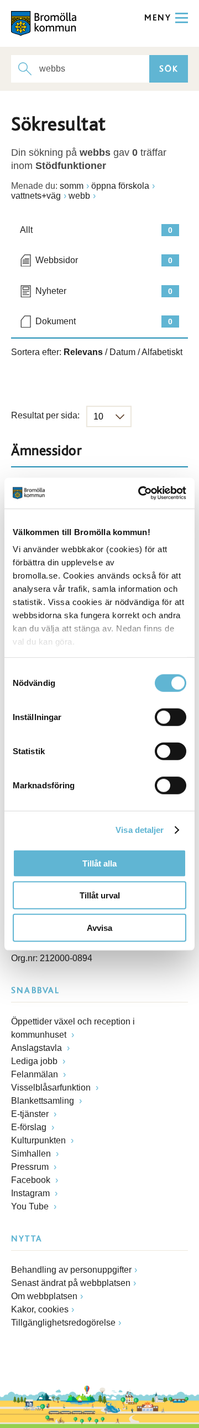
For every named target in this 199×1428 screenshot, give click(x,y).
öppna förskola (120, 185)
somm (71, 185)
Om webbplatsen (44, 1296)
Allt (96, 230)
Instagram (31, 1193)
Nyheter (103, 291)
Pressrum (31, 1166)
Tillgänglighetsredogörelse (63, 1322)
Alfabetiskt (162, 352)
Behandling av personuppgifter (71, 1269)
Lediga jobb (35, 1061)
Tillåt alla (99, 863)
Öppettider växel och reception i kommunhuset (73, 1028)
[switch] (170, 717)
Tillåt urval (100, 895)
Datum (122, 352)
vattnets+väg (36, 195)
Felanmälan (35, 1074)
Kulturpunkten (39, 1140)
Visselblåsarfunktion (52, 1087)
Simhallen (32, 1153)
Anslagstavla (37, 1048)
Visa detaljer (140, 830)
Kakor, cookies (40, 1309)
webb (79, 195)
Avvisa (99, 927)
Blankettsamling (43, 1100)
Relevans (83, 352)
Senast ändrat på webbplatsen (70, 1283)
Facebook (32, 1180)
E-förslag (30, 1127)
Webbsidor (103, 260)
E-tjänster (31, 1114)
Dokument (103, 321)
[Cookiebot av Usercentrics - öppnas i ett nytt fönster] (140, 493)
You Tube (31, 1206)
